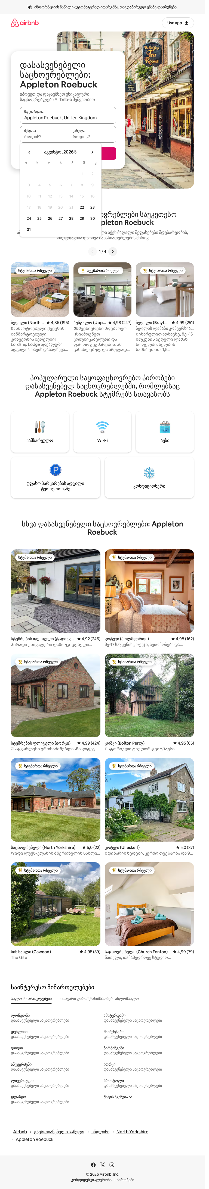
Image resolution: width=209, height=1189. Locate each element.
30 (92, 218)
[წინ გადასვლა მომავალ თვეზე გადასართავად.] (92, 152)
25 (39, 218)
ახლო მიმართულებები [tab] (31, 998)
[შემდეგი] (112, 251)
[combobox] (68, 117)
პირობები (125, 1179)
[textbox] (44, 136)
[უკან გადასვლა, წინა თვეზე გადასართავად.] (29, 152)
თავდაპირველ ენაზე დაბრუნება (148, 7)
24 (29, 218)
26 (50, 218)
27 (61, 218)
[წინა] (92, 251)
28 (71, 218)
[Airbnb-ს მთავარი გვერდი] (25, 22)
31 (29, 229)
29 (82, 218)
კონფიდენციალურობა (91, 1179)
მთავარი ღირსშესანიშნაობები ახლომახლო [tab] (99, 998)
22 (82, 207)
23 (92, 207)
